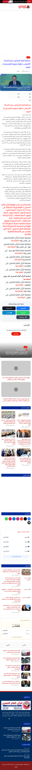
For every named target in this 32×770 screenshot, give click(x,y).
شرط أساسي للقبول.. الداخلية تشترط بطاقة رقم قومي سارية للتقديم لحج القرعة (8, 421)
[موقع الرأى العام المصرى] (24, 6)
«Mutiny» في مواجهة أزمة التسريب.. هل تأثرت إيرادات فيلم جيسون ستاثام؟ (11, 682)
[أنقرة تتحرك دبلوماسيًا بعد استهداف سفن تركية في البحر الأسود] (25, 653)
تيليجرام (8, 312)
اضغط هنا (18, 259)
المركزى (26, 325)
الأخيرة (24, 645)
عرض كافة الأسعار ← (16, 556)
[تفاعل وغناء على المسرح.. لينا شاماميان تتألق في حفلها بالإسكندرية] (25, 668)
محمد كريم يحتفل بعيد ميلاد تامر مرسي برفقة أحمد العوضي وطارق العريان (11, 675)
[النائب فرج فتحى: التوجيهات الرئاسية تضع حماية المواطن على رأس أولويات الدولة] (26, 572)
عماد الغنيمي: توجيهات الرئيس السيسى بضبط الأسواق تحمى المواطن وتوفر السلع (11, 599)
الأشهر (8, 645)
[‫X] (21, 719)
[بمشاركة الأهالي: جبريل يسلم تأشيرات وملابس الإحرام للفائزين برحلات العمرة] (24, 452)
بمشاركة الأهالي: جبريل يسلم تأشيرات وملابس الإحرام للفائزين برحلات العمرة (25, 460)
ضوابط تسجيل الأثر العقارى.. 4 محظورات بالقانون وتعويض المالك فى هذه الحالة (10, 591)
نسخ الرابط (21, 317)
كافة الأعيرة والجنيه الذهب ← (16, 637)
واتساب (22, 312)
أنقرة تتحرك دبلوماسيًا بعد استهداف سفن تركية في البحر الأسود (11, 651)
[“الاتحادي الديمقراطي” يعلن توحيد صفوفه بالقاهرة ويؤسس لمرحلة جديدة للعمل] (8, 433)
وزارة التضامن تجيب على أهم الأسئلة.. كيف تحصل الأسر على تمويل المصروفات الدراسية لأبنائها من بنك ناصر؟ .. (11, 608)
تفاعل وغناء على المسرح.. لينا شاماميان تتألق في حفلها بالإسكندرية (13, 667)
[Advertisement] (16, 37)
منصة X (8, 308)
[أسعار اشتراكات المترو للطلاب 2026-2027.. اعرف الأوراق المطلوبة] (25, 660)
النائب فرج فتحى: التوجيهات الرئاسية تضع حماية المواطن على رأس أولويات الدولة (16, 353)
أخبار (28, 57)
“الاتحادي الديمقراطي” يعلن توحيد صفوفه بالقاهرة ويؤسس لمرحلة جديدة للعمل (8, 441)
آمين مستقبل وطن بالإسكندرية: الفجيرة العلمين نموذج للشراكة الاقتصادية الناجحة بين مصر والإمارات (24, 441)
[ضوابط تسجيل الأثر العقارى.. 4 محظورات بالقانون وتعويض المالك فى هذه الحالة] (26, 592)
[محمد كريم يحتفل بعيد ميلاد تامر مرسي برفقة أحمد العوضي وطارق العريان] (25, 676)
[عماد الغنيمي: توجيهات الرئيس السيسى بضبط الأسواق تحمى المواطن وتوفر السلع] (26, 600)
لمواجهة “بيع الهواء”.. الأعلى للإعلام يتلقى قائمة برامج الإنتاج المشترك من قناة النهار (24, 422)
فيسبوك (22, 308)
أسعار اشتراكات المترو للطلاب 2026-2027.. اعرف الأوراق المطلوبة (11, 659)
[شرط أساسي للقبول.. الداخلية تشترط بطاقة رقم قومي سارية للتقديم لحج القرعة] (8, 415)
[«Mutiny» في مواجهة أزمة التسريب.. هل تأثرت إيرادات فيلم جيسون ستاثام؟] (25, 684)
